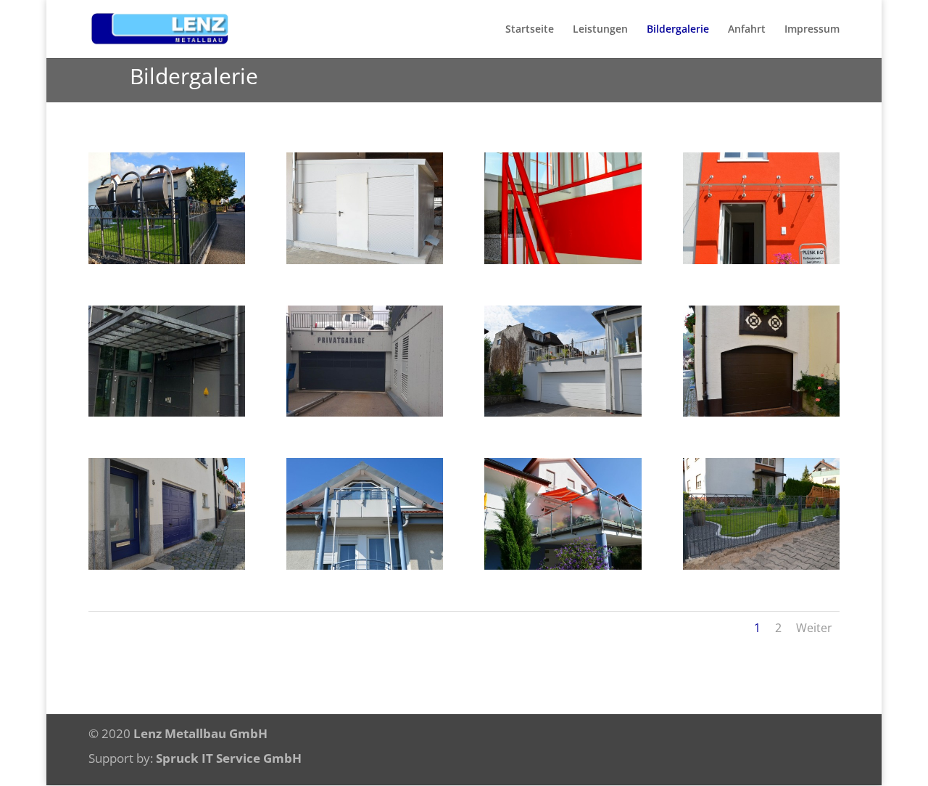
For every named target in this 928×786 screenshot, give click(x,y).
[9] (364, 412)
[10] (166, 412)
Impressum (812, 30)
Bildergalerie (678, 30)
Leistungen (600, 30)
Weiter (814, 628)
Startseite (529, 30)
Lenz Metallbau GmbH (200, 733)
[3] (562, 566)
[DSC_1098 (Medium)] (761, 260)
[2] (761, 566)
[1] (166, 260)
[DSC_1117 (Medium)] (364, 260)
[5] (166, 566)
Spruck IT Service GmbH (229, 758)
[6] (761, 412)
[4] (364, 566)
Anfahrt (747, 30)
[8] (562, 412)
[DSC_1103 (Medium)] (562, 260)
